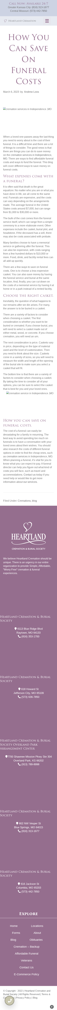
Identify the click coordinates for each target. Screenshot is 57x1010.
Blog (13, 939)
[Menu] (47, 21)
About (37, 932)
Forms (16, 932)
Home (14, 926)
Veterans (26, 960)
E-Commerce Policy (26, 974)
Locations (37, 926)
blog (34, 500)
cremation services (17, 456)
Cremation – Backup (26, 946)
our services (30, 482)
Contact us (30, 474)
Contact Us (26, 967)
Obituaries (36, 939)
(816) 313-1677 (40, 7)
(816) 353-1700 (30, 636)
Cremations (24, 500)
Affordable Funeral (26, 953)
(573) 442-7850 (38, 11)
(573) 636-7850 (30, 696)
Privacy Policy (23, 997)
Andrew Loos (31, 91)
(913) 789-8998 (30, 764)
